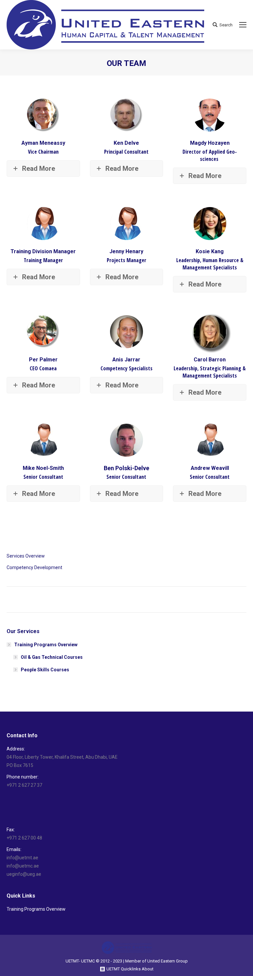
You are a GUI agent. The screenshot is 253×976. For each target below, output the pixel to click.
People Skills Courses (45, 669)
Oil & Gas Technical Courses (52, 657)
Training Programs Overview (45, 644)
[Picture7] (126, 223)
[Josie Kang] (209, 223)
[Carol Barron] (209, 331)
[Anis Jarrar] (126, 331)
